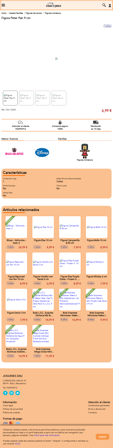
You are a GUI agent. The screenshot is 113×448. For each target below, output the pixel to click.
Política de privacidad (13, 409)
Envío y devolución (97, 409)
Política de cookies (11, 412)
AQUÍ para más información (47, 435)
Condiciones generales (98, 405)
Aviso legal (8, 405)
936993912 (12, 387)
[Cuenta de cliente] (110, 5)
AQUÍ (17, 443)
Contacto (92, 412)
